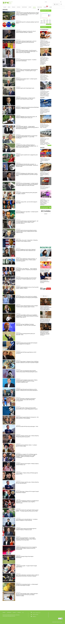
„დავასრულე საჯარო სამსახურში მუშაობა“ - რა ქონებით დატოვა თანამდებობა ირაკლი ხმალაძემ (26, 520)
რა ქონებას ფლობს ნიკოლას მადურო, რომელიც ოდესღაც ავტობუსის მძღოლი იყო (27, 464)
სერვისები (19, 612)
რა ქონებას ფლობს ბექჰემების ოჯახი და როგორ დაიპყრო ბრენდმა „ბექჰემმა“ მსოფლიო (27, 288)
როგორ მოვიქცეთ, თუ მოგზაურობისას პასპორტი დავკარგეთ (44, 281)
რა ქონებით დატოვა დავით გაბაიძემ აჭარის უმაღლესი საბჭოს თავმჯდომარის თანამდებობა (26, 343)
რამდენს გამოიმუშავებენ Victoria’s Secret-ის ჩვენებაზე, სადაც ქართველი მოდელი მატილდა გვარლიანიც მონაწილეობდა (26, 548)
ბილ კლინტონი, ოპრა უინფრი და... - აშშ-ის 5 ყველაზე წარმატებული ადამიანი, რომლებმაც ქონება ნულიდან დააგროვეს (26, 269)
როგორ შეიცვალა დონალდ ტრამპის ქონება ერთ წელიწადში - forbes (25, 334)
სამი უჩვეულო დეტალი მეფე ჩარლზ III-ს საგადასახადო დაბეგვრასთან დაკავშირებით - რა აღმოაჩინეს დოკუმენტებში (26, 136)
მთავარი (4, 612)
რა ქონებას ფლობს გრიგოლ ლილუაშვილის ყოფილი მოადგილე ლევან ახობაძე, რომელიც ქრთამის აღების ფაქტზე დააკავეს (26, 231)
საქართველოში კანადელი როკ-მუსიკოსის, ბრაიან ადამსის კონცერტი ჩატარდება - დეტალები (26, 32)
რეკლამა (14, 612)
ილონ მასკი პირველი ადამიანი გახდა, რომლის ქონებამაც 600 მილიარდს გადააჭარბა (27, 483)
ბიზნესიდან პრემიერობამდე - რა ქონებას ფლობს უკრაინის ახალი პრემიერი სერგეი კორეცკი (25, 98)
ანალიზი (42, 97)
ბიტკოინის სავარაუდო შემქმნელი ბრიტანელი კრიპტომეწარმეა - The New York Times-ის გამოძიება (26, 325)
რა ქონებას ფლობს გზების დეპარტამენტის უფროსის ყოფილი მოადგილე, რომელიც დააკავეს (26, 529)
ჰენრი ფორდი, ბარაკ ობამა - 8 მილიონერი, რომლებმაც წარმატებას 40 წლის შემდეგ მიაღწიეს (27, 241)
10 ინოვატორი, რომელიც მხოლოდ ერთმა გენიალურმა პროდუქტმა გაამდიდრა (26, 193)
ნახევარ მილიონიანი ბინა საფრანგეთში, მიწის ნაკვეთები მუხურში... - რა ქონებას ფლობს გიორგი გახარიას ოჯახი (27, 510)
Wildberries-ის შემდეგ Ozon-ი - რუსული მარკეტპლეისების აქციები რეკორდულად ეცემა (45, 160)
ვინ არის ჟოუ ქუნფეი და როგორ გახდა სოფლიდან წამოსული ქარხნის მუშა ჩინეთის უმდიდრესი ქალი (25, 250)
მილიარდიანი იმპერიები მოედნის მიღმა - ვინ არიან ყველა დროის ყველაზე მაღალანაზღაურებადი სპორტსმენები (26, 42)
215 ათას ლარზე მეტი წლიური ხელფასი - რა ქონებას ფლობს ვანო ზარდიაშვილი (26, 60)
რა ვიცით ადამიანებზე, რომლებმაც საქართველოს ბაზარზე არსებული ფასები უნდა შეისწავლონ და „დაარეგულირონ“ (26, 399)
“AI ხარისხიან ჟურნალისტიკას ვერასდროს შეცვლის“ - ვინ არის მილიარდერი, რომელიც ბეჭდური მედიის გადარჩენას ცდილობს (27, 222)
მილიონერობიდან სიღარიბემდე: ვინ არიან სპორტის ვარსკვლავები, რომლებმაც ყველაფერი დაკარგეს (26, 278)
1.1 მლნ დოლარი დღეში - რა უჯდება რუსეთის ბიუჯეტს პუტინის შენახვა (26, 566)
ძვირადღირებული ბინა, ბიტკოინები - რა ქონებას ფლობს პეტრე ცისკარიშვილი (27, 212)
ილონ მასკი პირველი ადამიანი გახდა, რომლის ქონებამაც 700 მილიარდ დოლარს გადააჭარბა (27, 436)
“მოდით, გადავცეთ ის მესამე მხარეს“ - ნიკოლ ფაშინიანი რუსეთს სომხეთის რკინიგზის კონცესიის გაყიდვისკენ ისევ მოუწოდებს (44, 77)
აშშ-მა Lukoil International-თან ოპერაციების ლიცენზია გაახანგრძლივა (45, 188)
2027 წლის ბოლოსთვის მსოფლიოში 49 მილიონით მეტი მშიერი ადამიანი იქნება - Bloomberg (44, 126)
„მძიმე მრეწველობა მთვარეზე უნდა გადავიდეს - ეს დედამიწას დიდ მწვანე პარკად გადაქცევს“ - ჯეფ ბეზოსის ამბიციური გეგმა (27, 165)
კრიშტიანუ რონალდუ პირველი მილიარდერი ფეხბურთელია (24, 557)
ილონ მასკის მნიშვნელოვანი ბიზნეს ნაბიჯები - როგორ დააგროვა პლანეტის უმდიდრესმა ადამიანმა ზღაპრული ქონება (27, 174)
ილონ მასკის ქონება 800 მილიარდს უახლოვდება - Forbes (27, 426)
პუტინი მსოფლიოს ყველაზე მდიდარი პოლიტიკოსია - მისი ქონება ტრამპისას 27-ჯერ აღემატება (27, 418)
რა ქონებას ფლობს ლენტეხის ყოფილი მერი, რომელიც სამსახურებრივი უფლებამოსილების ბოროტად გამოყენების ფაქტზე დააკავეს (26, 381)
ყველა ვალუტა (48, 24)
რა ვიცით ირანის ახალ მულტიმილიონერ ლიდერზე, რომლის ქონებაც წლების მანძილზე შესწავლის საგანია (26, 371)
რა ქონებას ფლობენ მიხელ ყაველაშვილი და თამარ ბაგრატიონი (26, 353)
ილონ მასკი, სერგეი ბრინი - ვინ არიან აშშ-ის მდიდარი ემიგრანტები (26, 202)
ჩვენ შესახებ (9, 612)
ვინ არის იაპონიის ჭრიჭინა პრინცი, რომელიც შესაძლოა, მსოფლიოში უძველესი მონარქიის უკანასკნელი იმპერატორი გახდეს (27, 594)
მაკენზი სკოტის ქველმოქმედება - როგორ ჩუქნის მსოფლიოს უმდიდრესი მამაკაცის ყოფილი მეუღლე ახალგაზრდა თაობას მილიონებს (26, 538)
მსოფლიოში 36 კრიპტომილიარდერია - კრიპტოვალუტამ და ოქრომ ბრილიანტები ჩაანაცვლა (27, 585)
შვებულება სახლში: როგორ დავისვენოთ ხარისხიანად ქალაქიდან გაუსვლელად (45, 270)
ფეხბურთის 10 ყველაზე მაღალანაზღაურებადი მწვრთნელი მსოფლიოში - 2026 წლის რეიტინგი (27, 108)
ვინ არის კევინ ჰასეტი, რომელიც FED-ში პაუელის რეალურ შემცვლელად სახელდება (27, 492)
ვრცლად (49, 145)
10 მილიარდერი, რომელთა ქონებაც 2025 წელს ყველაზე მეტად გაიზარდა (27, 473)
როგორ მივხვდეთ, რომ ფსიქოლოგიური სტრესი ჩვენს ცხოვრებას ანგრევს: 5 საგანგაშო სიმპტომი (45, 259)
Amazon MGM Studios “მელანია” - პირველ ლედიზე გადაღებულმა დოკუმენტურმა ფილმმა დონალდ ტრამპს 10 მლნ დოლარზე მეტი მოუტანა (27, 127)
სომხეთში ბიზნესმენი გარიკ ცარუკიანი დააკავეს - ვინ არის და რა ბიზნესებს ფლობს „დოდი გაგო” (26, 117)
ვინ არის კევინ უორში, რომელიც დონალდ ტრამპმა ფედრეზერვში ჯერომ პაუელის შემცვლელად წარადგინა (27, 408)
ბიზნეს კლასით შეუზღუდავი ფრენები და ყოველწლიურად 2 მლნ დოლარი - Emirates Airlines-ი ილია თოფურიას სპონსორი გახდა (27, 501)
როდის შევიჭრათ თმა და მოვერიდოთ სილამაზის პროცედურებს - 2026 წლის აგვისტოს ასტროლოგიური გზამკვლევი (44, 333)
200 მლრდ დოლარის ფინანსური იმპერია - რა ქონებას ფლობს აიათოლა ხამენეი (26, 445)
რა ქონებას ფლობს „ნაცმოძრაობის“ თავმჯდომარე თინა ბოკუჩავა (27, 155)
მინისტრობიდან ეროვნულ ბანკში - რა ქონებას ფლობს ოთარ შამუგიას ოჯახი (26, 79)
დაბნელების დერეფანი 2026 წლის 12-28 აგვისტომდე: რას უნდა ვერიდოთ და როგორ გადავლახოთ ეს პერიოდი (45, 320)
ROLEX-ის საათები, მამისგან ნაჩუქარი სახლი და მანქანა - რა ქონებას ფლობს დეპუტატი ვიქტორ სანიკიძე (27, 306)
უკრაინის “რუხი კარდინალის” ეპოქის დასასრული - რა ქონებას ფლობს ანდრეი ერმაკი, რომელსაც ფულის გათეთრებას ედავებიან (26, 259)
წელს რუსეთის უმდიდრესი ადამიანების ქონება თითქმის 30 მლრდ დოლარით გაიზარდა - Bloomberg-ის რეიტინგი (27, 575)
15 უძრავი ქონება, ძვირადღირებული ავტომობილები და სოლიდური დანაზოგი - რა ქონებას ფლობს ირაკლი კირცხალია (27, 70)
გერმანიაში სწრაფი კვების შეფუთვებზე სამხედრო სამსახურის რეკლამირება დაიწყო (44, 174)
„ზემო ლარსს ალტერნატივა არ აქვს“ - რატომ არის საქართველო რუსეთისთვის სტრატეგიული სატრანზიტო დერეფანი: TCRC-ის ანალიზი (45, 111)
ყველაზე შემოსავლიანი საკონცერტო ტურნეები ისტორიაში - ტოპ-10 (27, 22)
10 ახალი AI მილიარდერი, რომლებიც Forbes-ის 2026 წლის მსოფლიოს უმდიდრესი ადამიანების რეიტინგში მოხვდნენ (27, 362)
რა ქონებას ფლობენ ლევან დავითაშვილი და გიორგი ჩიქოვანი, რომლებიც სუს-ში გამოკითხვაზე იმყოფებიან (26, 390)
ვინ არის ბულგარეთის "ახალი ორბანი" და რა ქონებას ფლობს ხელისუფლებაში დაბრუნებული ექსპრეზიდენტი (26, 297)
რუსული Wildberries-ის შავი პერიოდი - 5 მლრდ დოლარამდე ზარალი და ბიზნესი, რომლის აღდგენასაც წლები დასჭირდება (44, 202)
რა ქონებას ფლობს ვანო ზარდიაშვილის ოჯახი (25, 88)
